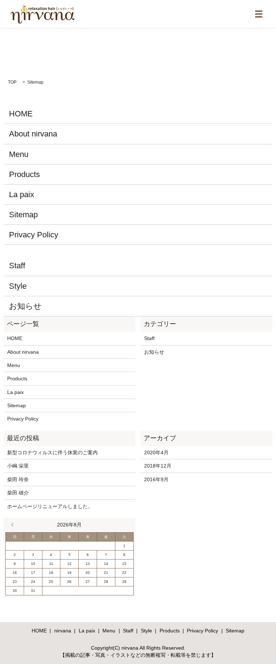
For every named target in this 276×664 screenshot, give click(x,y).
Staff (17, 265)
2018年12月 (157, 466)
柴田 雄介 (18, 493)
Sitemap (23, 214)
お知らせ (25, 306)
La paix (21, 194)
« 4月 (14, 524)
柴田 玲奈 (18, 479)
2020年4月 (156, 452)
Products (24, 174)
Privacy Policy (33, 234)
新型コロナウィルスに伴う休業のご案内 (52, 452)
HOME (21, 113)
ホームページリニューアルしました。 (50, 506)
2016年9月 (156, 479)
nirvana (62, 630)
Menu (18, 154)
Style (18, 286)
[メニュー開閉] (258, 14)
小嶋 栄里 (18, 466)
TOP (12, 82)
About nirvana (33, 133)
